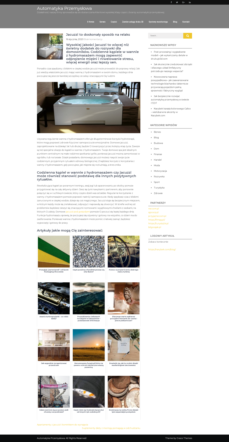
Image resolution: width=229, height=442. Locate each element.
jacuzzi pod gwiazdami (78, 211)
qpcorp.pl (153, 212)
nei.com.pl (153, 208)
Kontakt (186, 22)
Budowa (158, 143)
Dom (156, 148)
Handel (158, 160)
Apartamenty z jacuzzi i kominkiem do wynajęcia (62, 424)
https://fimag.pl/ (156, 220)
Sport (157, 182)
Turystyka (159, 187)
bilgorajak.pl (154, 227)
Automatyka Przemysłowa (64, 8)
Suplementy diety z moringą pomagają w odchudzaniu (111, 428)
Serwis (102, 22)
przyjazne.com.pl (157, 216)
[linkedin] (189, 2)
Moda (157, 165)
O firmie (90, 22)
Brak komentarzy (93, 39)
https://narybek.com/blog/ (162, 249)
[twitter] (176, 2)
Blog (175, 22)
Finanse (158, 154)
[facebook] (170, 2)
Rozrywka (159, 176)
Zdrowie (158, 193)
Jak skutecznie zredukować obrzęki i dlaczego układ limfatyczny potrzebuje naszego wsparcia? (171, 68)
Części (114, 22)
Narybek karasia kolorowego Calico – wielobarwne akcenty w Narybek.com (171, 112)
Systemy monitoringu (158, 22)
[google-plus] (183, 2)
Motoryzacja (160, 171)
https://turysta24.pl (158, 223)
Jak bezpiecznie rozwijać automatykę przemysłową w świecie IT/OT (170, 99)
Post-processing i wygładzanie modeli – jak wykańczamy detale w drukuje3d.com (169, 55)
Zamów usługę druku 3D (132, 22)
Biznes (157, 132)
